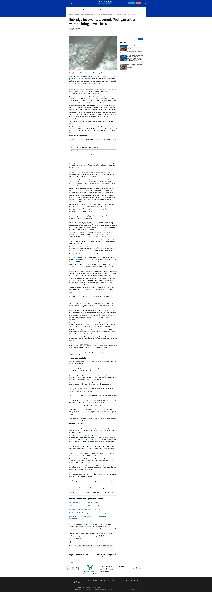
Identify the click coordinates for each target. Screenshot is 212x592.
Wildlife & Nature (92, 9)
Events (96, 580)
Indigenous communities (87, 545)
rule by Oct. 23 (84, 344)
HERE (99, 83)
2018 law (78, 261)
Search (121, 37)
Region (128, 14)
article (73, 524)
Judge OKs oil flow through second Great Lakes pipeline (83, 502)
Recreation (117, 9)
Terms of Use (84, 589)
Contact (89, 580)
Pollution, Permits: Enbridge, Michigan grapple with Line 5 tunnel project (88, 513)
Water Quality (83, 9)
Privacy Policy (89, 589)
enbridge (75, 545)
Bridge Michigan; (95, 76)
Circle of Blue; (103, 76)
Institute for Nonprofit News (85, 526)
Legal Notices (102, 589)
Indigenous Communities (107, 14)
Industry (105, 9)
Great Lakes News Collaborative (95, 14)
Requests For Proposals (108, 589)
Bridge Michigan (76, 28)
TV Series (82, 3)
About (93, 580)
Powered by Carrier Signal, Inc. (133, 589)
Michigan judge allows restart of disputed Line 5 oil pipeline (84, 509)
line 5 (94, 545)
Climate (129, 9)
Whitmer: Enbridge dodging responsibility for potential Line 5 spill (86, 506)
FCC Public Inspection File (78, 589)
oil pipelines (103, 545)
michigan (98, 545)
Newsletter (131, 3)
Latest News (119, 14)
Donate (138, 3)
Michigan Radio (87, 78)
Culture (123, 9)
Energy (99, 9)
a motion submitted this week (78, 257)
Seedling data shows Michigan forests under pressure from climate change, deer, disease (134, 66)
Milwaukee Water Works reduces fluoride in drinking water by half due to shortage (134, 47)
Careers (117, 580)
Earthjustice (84, 388)
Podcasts (88, 3)
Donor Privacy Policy (96, 589)
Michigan (124, 14)
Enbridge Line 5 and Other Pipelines (80, 14)
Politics (111, 9)
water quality (110, 545)
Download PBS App (102, 580)
